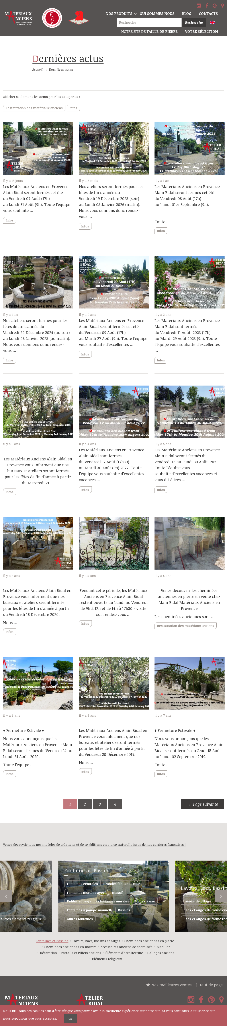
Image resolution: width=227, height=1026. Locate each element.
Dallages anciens (160, 953)
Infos (73, 108)
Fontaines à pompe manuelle (90, 910)
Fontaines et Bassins (87, 870)
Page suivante (205, 804)
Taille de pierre (149, 31)
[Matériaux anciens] (37, 1003)
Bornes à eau (144, 901)
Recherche (194, 22)
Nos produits (119, 13)
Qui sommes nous (157, 13)
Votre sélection (201, 31)
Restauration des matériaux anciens (34, 108)
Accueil (37, 69)
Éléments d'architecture (124, 953)
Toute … (162, 221)
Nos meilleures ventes (171, 984)
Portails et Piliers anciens (81, 953)
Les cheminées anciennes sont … (185, 616)
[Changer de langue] (214, 23)
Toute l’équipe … (18, 764)
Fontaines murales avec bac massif (95, 892)
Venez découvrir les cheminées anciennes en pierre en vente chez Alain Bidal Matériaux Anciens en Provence (189, 599)
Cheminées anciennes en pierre (149, 941)
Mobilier (163, 947)
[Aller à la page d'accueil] (19, 18)
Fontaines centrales (82, 884)
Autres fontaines (80, 919)
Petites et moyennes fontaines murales (98, 901)
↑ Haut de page (209, 984)
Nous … (10, 622)
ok (70, 1018)
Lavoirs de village (197, 901)
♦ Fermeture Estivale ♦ (23, 730)
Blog (186, 13)
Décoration (48, 953)
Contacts (208, 13)
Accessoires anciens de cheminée (127, 947)
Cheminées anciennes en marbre (70, 947)
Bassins (124, 910)
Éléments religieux (107, 959)
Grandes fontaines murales (124, 884)
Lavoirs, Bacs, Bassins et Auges (96, 941)
